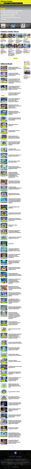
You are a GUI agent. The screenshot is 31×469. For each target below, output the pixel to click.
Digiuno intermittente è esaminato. (13, 125)
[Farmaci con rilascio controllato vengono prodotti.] (4, 360)
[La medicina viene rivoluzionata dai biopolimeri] (4, 149)
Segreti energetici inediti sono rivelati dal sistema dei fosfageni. (14, 409)
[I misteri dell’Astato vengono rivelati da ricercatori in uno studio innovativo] (4, 268)
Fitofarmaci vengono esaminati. (12, 225)
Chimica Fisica (10, 49)
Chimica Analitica (4, 138)
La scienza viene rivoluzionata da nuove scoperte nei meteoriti (15, 343)
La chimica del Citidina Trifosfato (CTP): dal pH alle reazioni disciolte (14, 74)
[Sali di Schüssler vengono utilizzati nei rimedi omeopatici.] (4, 354)
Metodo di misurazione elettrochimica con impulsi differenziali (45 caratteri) (14, 137)
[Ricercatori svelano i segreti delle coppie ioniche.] (4, 161)
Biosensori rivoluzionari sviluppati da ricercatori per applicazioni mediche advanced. (14, 113)
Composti (2, 49)
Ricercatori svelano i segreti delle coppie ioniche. (14, 161)
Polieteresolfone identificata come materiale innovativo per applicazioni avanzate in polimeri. (14, 294)
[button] (29, 2)
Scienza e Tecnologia (3, 81)
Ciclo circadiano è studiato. (14, 391)
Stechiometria (25, 49)
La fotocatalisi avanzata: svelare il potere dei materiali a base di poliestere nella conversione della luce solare (12, 15)
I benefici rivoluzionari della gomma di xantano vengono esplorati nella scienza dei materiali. (14, 143)
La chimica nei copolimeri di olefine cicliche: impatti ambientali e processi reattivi (4, 52)
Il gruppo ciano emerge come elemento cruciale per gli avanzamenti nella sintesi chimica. (14, 262)
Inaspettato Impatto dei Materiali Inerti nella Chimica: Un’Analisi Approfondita (19, 41)
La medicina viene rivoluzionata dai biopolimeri (14, 149)
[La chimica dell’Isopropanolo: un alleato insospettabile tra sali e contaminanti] (26, 36)
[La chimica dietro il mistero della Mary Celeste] (4, 36)
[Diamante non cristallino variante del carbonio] (4, 428)
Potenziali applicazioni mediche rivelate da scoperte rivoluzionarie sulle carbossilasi (15, 274)
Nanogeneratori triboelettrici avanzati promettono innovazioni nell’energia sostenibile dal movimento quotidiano (14, 281)
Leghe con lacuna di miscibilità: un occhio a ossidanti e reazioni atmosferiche (8, 25)
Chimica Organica (4, 175)
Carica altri (15, 58)
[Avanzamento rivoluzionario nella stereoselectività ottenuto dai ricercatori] (4, 219)
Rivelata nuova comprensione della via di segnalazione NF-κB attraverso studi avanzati (14, 307)
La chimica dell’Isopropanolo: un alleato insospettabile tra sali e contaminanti (26, 41)
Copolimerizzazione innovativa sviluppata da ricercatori (14, 238)
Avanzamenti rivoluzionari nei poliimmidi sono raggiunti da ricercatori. (14, 373)
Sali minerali (11, 243)
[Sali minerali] (4, 243)
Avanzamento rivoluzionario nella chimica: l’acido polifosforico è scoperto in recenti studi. (14, 256)
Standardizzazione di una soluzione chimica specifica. (14, 194)
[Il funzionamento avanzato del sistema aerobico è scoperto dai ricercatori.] (4, 415)
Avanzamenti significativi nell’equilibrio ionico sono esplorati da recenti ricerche (14, 249)
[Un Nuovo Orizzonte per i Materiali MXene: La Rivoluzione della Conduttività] (4, 68)
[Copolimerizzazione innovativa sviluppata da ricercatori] (4, 237)
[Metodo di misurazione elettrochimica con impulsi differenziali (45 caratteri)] (4, 137)
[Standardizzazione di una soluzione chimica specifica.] (4, 194)
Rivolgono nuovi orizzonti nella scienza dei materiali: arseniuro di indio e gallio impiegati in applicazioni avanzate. (15, 422)
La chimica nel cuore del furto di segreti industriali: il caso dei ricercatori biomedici (26, 51)
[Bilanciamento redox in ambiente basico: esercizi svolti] (27, 72)
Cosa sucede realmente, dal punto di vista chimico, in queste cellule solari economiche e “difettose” (14, 100)
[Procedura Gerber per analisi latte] (4, 329)
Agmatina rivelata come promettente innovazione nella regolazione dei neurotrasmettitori (14, 106)
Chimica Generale (4, 89)
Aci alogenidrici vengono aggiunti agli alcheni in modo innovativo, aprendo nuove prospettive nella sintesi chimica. (14, 301)
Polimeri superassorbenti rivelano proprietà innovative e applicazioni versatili (14, 167)
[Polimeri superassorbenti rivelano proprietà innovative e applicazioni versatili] (4, 167)
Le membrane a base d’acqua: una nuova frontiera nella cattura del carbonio (14, 93)
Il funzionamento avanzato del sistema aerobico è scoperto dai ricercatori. (14, 415)
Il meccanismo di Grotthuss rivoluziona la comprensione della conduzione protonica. (14, 181)
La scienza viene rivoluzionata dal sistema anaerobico (14, 155)
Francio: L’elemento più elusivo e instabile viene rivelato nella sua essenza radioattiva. (14, 403)
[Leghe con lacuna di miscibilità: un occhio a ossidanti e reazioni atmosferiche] (3, 26)
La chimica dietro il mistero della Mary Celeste (3, 41)
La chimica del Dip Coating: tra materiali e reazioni (18, 25)
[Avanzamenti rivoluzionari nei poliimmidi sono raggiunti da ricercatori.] (4, 373)
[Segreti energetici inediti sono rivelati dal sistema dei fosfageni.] (4, 409)
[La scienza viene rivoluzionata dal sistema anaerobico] (4, 155)
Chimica (3, 114)
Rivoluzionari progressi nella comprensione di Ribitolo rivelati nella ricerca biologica (14, 231)
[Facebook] (15, 453)
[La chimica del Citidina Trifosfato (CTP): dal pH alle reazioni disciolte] (4, 74)
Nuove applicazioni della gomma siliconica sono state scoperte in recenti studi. (14, 397)
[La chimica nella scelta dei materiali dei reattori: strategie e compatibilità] (11, 36)
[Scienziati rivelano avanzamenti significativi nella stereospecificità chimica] (4, 188)
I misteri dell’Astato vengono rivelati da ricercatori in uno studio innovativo (14, 268)
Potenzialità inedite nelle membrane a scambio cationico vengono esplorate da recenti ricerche (14, 442)
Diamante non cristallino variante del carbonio (13, 428)
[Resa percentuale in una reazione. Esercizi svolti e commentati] (27, 63)
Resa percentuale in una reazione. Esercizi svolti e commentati (27, 68)
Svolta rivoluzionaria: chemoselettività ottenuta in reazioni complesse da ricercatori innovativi (14, 323)
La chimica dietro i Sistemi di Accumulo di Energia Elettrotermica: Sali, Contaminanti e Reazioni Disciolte (19, 52)
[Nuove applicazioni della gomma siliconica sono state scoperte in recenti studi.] (4, 397)
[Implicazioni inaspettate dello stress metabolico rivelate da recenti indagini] (4, 119)
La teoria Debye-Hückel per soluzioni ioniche (14, 131)
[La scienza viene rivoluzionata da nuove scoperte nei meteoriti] (4, 342)
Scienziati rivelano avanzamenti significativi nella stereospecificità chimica (14, 188)
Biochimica (3, 120)
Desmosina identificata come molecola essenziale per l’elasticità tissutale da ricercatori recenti (14, 379)
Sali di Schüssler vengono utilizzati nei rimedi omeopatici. (15, 355)
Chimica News (3, 126)
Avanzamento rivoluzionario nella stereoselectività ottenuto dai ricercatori (15, 219)
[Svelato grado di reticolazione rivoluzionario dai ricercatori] (4, 213)
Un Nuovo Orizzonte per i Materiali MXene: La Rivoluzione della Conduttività (14, 68)
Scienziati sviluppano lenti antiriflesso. (13, 207)
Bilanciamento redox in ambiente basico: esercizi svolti (27, 77)
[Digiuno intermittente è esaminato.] (4, 125)
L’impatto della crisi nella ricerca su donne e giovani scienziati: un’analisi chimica (28, 25)
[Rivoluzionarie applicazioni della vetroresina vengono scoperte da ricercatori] (4, 348)
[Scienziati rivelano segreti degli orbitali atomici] (4, 366)
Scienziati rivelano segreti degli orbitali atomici (15, 367)
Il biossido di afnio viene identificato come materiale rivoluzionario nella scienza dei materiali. (14, 288)
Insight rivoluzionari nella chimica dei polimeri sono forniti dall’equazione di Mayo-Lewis (14, 385)
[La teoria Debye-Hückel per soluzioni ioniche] (4, 131)
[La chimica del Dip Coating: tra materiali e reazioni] (13, 26)
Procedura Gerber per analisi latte (14, 329)
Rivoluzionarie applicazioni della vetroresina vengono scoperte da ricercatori (14, 348)
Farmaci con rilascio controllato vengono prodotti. (14, 361)
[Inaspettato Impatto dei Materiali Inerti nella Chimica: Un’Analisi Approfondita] (19, 36)
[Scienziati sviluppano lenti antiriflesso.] (4, 207)
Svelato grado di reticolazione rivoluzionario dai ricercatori (14, 213)
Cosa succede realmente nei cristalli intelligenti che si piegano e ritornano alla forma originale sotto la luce (14, 88)
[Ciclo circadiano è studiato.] (4, 391)
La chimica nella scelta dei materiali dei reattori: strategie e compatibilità (11, 41)
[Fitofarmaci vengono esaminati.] (4, 225)
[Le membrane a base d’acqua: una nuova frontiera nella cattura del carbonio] (4, 93)
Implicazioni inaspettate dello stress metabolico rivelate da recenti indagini (14, 118)
